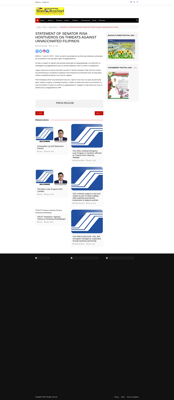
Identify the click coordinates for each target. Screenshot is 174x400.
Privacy (116, 397)
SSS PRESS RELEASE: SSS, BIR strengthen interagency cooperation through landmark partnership (87, 239)
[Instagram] (44, 51)
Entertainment (85, 20)
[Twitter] (40, 51)
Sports (94, 20)
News (42, 20)
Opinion (50, 20)
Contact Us (45, 2)
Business (59, 20)
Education (102, 20)
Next (98, 113)
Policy (123, 397)
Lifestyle (75, 20)
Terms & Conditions (133, 397)
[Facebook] (37, 51)
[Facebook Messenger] (47, 51)
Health (66, 20)
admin (41, 151)
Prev (40, 113)
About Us (38, 2)
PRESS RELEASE (42, 46)
